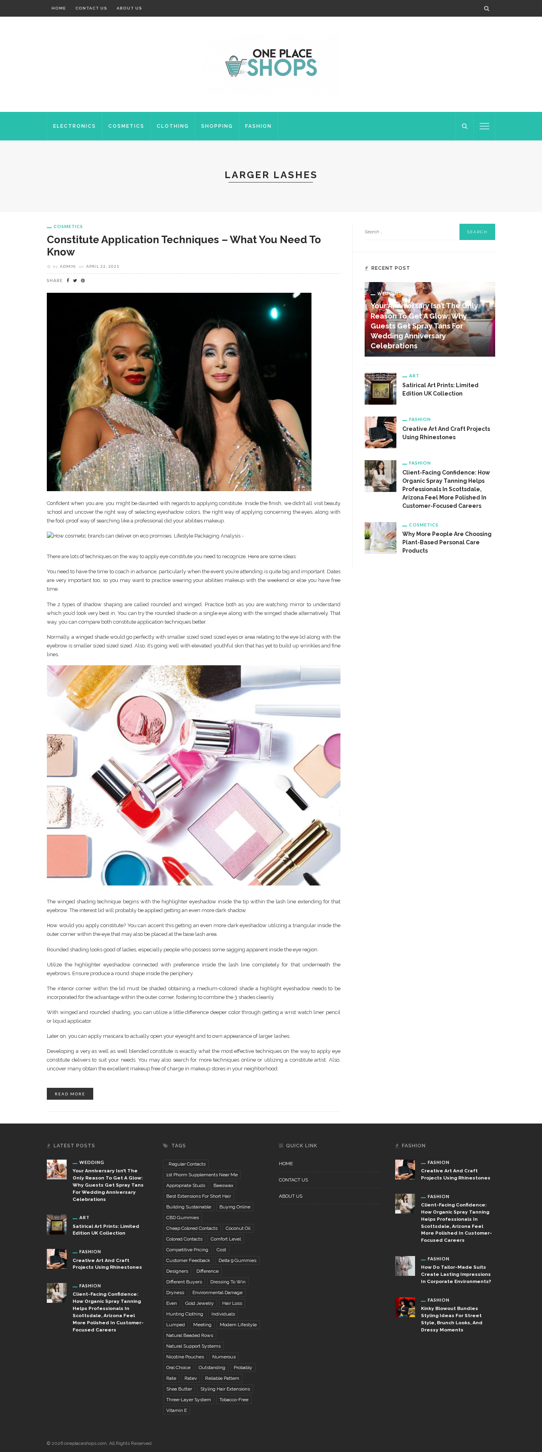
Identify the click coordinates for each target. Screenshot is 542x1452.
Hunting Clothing (184, 1314)
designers (177, 1271)
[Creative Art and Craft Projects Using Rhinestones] (380, 432)
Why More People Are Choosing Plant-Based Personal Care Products (447, 542)
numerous (224, 1357)
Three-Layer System (188, 1399)
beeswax (223, 1185)
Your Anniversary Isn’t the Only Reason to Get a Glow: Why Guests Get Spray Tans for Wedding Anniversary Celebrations (424, 326)
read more (70, 1093)
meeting (202, 1324)
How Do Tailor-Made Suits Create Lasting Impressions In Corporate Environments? (456, 1274)
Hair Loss (232, 1303)
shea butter (179, 1389)
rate (171, 1378)
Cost (221, 1249)
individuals (223, 1314)
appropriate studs (185, 1185)
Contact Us (91, 8)
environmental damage (217, 1292)
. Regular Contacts (186, 1164)
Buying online (234, 1207)
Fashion (258, 126)
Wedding (389, 293)
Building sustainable (188, 1207)
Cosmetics (126, 126)
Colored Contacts (184, 1239)
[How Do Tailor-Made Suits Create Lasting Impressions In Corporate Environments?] (405, 1265)
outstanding (212, 1367)
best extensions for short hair (198, 1196)
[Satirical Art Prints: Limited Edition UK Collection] (380, 388)
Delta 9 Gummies (237, 1260)
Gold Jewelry (199, 1303)
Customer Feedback (188, 1260)
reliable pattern (222, 1378)
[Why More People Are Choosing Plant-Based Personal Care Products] (380, 537)
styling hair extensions (225, 1389)
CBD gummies (182, 1217)
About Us (129, 8)
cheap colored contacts (191, 1228)
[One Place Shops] (271, 64)
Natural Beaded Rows (189, 1335)
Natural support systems (193, 1346)
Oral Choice (178, 1367)
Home (59, 8)
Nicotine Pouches (185, 1357)
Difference (207, 1271)
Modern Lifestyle (238, 1324)
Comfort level (226, 1239)
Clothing (173, 126)
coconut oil (238, 1228)
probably (243, 1367)
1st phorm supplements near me (202, 1174)
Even (171, 1303)
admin (68, 266)
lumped (175, 1324)
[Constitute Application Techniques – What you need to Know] (179, 391)
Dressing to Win (228, 1282)
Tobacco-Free (233, 1399)
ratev (191, 1378)
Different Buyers (184, 1282)
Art (414, 375)
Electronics (74, 126)
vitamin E (176, 1410)
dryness (175, 1292)
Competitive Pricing (187, 1249)
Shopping (217, 126)
